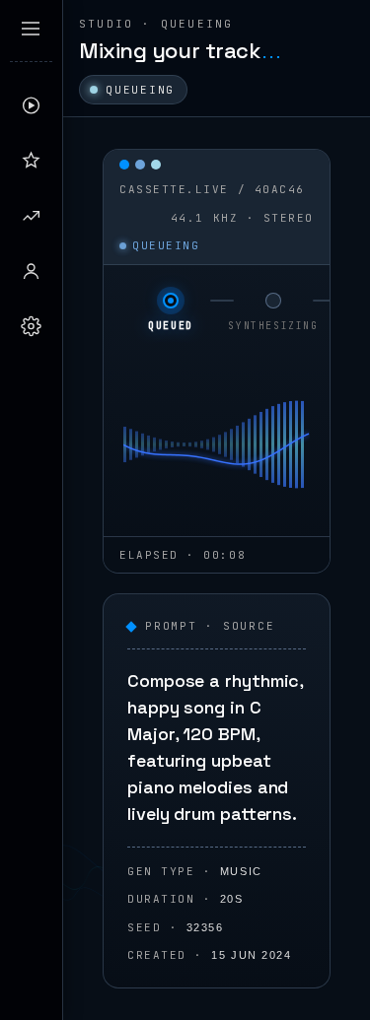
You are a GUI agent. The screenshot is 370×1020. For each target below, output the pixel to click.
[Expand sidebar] (30, 28)
